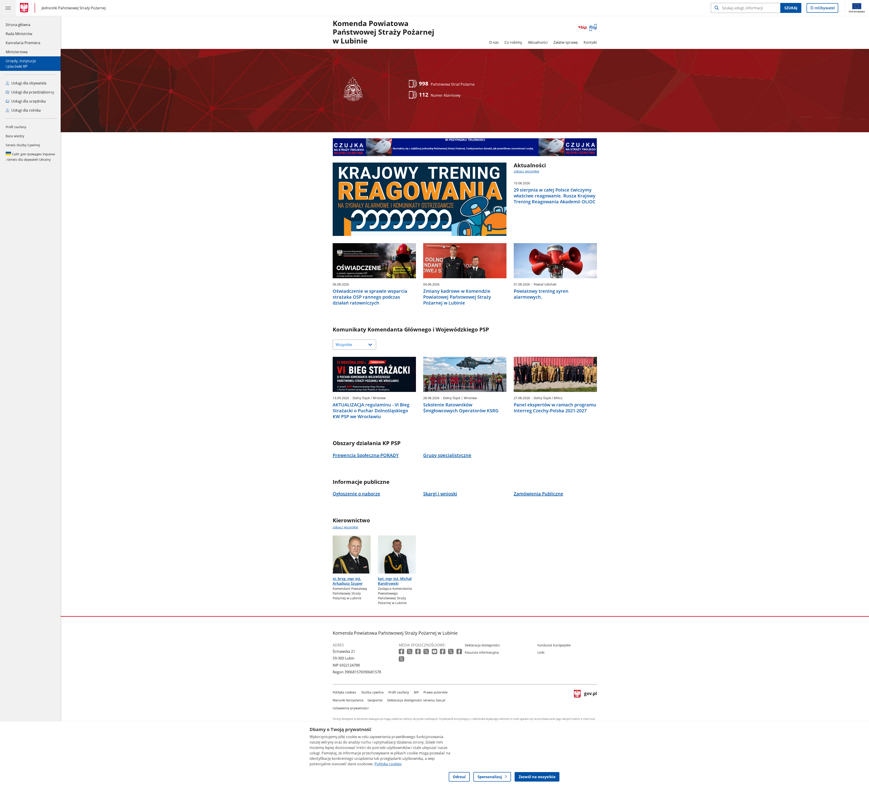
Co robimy (513, 42)
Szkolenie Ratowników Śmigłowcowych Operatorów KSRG (461, 408)
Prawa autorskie (435, 692)
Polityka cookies (344, 692)
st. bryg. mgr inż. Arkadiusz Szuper (348, 581)
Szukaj (790, 7)
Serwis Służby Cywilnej (23, 145)
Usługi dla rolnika (25, 110)
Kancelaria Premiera (23, 42)
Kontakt (590, 42)
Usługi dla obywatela (28, 83)
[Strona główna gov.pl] (25, 8)
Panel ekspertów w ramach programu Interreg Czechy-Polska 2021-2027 (555, 408)
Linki (540, 652)
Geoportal (375, 700)
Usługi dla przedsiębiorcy (32, 92)
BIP (416, 692)
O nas (494, 42)
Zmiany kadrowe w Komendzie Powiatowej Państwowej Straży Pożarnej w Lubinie (457, 297)
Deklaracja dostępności (482, 645)
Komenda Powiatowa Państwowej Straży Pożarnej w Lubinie (383, 32)
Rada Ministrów (19, 33)
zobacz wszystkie (526, 171)
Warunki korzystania (348, 700)
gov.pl (590, 699)
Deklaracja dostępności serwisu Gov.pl (416, 700)
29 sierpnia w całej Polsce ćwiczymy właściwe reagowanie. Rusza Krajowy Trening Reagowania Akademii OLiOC (555, 196)
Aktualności (538, 42)
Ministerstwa (17, 51)
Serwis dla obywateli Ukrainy (30, 157)
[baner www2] (465, 147)
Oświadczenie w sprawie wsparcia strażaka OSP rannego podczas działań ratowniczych (370, 297)
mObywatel (824, 9)
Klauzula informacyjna (482, 652)
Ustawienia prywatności (351, 708)
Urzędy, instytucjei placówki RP (21, 63)
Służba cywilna (372, 692)
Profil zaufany (16, 127)
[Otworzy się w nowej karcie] (402, 652)
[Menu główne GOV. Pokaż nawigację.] (8, 8)
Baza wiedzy (15, 136)
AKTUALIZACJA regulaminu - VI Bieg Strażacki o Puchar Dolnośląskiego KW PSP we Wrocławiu (371, 411)
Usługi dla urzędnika (28, 101)
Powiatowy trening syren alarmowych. (541, 294)
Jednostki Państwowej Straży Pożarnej (74, 7)
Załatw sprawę (565, 42)
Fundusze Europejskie (554, 645)
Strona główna (23, 24)
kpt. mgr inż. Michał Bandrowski (395, 581)
